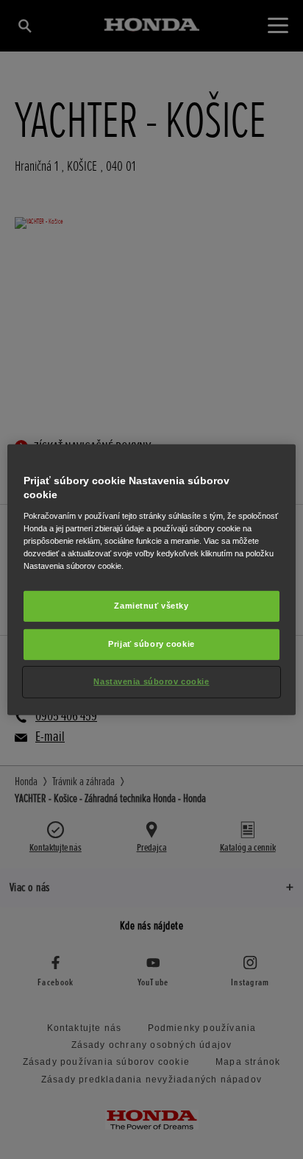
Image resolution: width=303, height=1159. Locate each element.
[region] (151, 579)
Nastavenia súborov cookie (151, 681)
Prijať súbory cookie (151, 643)
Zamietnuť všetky (151, 605)
